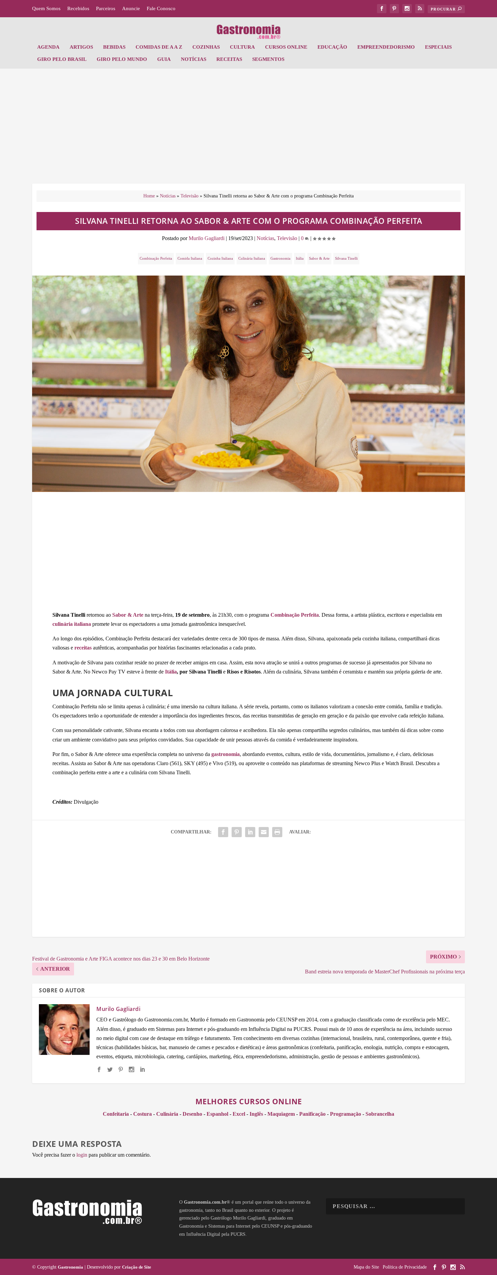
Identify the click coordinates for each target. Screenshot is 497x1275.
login (81, 1155)
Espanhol (217, 1114)
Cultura (242, 47)
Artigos (81, 47)
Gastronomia (280, 258)
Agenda (48, 47)
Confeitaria (116, 1114)
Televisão (189, 195)
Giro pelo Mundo (122, 59)
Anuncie (131, 8)
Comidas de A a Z (159, 47)
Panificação (312, 1114)
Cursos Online (286, 47)
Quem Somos (46, 8)
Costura (142, 1114)
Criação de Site (136, 1267)
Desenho (192, 1114)
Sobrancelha (379, 1114)
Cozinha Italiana (220, 258)
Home (149, 195)
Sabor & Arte (319, 258)
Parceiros (105, 8)
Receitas (229, 59)
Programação (345, 1114)
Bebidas (114, 47)
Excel (239, 1114)
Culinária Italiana (251, 258)
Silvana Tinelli (346, 258)
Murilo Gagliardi (206, 238)
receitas (83, 648)
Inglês (256, 1114)
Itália (300, 258)
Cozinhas (206, 47)
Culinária (167, 1114)
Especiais (438, 47)
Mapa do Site (366, 1267)
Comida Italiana (190, 258)
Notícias (193, 59)
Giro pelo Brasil (62, 59)
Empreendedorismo (386, 47)
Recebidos (78, 8)
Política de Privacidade (405, 1267)
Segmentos (268, 59)
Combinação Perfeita (156, 258)
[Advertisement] (248, 129)
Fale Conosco (161, 8)
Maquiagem (281, 1114)
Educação (332, 47)
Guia (164, 59)
